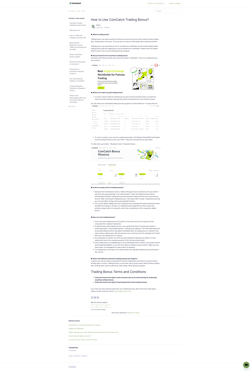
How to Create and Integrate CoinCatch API (78, 37)
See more (72, 106)
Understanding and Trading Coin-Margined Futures (77, 88)
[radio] (95, 306)
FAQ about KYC (75, 30)
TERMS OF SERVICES (76, 329)
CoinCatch (72, 11)
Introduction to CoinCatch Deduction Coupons (77, 71)
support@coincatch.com (122, 291)
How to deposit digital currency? (80, 336)
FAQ (78, 11)
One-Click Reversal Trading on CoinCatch (77, 80)
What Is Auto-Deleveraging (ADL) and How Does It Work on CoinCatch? (78, 99)
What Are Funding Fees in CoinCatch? (77, 63)
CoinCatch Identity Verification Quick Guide (78, 24)
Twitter (95, 297)
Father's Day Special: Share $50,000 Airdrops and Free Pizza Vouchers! (93, 332)
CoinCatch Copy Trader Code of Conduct (83, 340)
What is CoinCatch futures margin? (76, 56)
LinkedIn (98, 297)
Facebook (92, 297)
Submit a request (174, 3)
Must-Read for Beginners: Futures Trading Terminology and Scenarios (78, 46)
